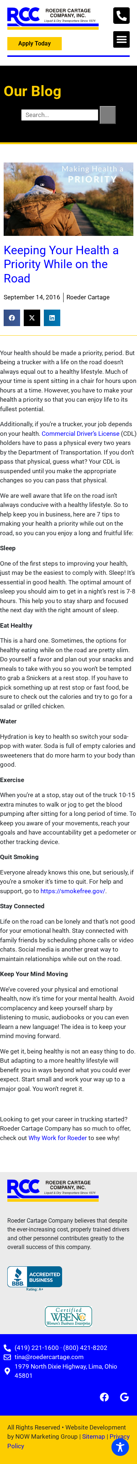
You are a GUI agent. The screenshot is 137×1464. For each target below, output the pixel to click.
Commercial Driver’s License (81, 433)
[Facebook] (104, 1397)
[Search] (108, 115)
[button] (121, 39)
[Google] (124, 1397)
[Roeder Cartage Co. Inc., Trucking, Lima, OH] (34, 1279)
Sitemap (93, 1436)
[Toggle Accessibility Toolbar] (120, 1447)
